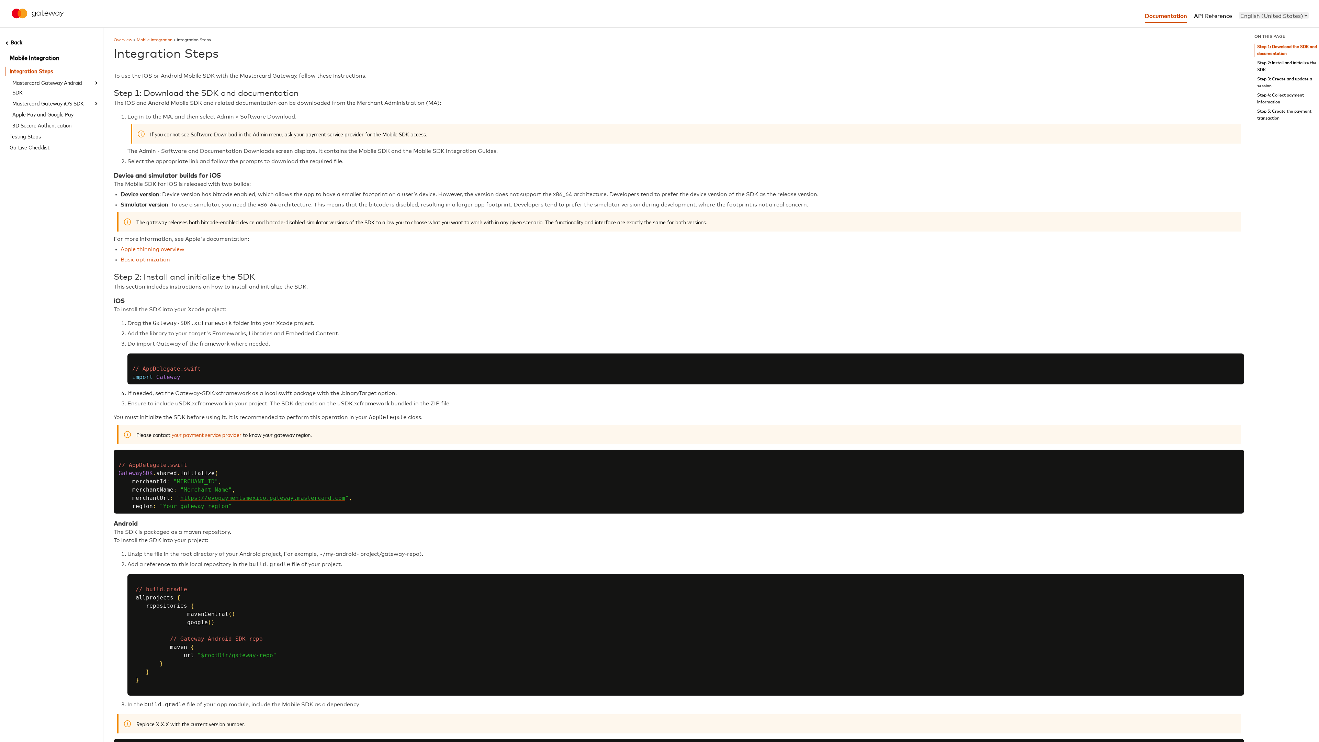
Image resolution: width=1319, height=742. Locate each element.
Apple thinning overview (152, 249)
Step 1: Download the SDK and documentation (1287, 50)
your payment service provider (206, 434)
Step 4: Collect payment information (1280, 98)
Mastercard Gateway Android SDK (47, 87)
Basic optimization (145, 259)
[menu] (1274, 15)
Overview (123, 40)
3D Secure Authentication (41, 125)
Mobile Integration (34, 58)
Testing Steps (25, 136)
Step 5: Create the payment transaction (1284, 115)
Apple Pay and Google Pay (43, 114)
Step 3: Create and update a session (1284, 82)
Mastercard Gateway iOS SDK (48, 103)
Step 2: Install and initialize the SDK (1287, 66)
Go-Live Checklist (29, 147)
